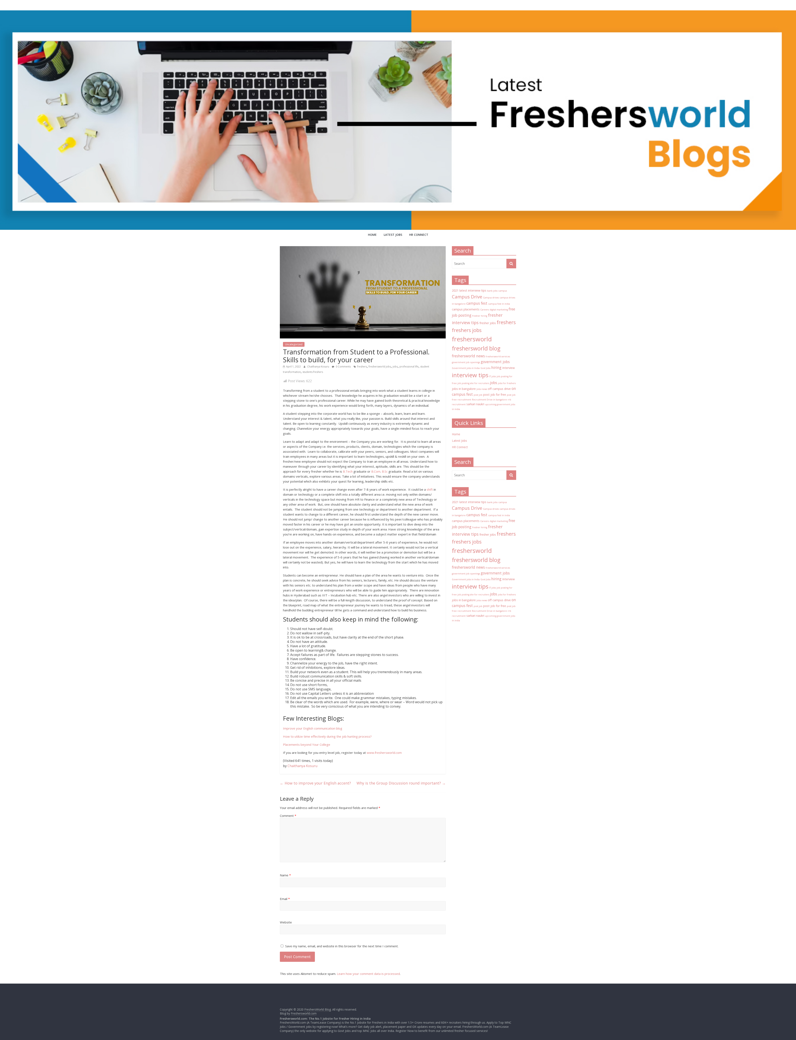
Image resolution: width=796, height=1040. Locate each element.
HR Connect (418, 235)
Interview (508, 368)
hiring (496, 367)
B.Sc (385, 471)
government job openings (466, 362)
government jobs (495, 361)
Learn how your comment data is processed (368, 974)
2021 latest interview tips (469, 290)
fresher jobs (487, 323)
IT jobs (492, 376)
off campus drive (499, 389)
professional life (409, 366)
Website (286, 922)
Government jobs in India (466, 368)
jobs (395, 366)
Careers (484, 309)
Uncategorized (293, 344)
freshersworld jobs (380, 366)
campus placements (465, 309)
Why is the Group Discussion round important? (401, 783)
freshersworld (472, 339)
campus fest (476, 303)
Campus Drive (467, 296)
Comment (288, 816)
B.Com (375, 471)
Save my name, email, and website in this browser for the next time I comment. (341, 946)
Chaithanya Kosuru (318, 366)
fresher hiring (479, 315)
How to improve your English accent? (315, 783)
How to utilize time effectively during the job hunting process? (327, 736)
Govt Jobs (485, 368)
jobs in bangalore (464, 389)
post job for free (494, 395)
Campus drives (491, 297)
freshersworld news (468, 355)
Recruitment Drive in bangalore (489, 399)
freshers (362, 366)
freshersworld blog (476, 348)
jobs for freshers (507, 383)
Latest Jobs (393, 235)
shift (430, 489)
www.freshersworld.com (384, 753)
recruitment (464, 399)
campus (502, 290)
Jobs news (482, 389)
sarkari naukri (475, 404)
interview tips (470, 375)
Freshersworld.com (304, 1013)
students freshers (312, 372)
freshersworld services (498, 356)
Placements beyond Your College (306, 744)
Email (285, 899)
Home (372, 235)
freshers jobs (467, 330)
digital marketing (499, 309)
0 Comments (343, 366)
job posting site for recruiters (473, 383)
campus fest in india (499, 303)
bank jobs (492, 290)
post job (478, 394)
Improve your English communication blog (312, 728)
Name (285, 875)
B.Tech (348, 471)
